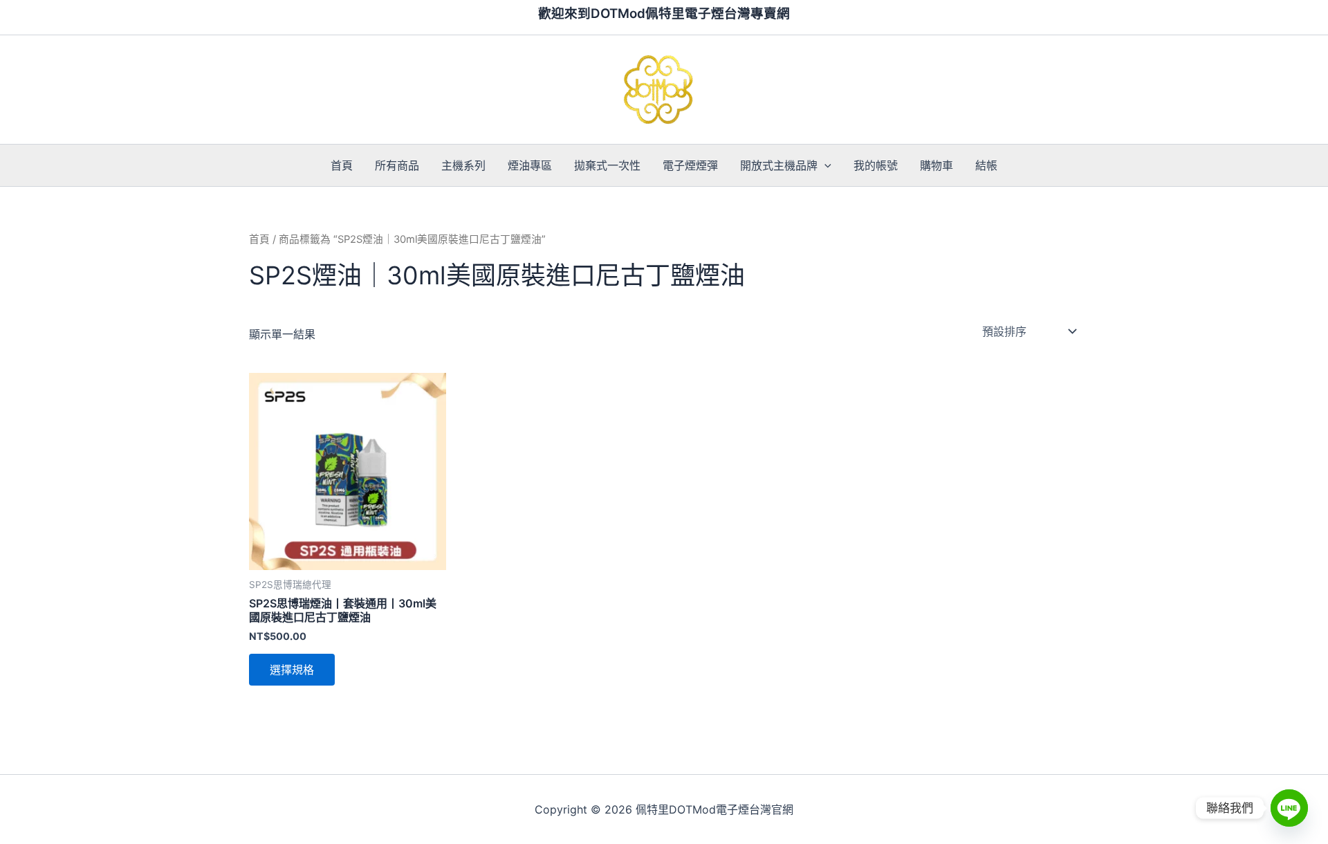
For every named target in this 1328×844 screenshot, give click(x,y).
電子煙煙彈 (690, 165)
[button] (824, 165)
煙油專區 (530, 165)
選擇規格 (292, 670)
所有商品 (397, 165)
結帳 (986, 165)
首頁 (342, 165)
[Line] (1289, 808)
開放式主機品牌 (779, 165)
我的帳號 (876, 165)
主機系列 (463, 165)
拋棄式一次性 (607, 165)
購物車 (936, 165)
